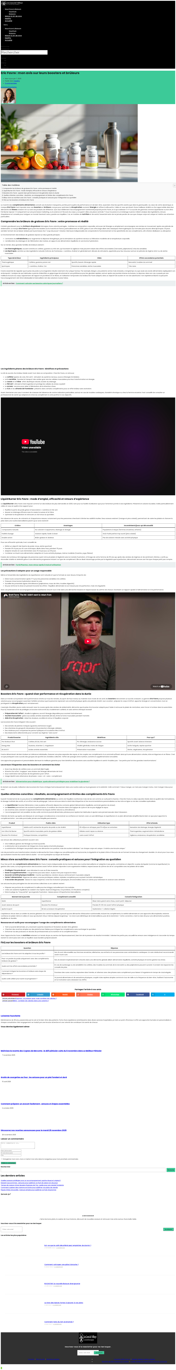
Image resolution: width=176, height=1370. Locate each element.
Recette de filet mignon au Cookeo (115, 1361)
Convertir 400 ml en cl (122, 1359)
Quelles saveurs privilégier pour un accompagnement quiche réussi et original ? (31, 1180)
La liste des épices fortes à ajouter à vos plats (63, 1303)
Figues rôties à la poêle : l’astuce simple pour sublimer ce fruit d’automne (28, 1190)
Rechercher (5, 49)
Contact (31, 1359)
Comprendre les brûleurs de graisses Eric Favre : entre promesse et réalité (30, 188)
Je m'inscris (168, 1229)
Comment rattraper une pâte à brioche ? (61, 1264)
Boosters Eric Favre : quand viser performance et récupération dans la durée (31, 193)
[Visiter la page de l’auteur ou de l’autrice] (6, 1011)
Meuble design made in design (143, 1359)
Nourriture (12, 11)
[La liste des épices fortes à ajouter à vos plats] (21, 1304)
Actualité (8, 21)
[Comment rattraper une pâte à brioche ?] (21, 1266)
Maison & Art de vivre (13, 16)
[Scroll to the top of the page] (1, 1368)
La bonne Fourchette (9, 87)
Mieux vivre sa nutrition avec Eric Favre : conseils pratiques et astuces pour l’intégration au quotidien (39, 198)
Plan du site (40, 1359)
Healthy (8, 38)
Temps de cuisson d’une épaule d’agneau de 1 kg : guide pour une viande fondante (32, 1185)
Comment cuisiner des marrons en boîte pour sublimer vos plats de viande (29, 1187)
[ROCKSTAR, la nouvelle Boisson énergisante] (21, 1285)
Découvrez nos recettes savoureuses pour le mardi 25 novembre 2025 (34, 1130)
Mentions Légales (52, 1359)
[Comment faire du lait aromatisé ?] (21, 1323)
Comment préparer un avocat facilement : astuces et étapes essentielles (35, 1104)
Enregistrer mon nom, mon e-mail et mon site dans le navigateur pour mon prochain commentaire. (40, 1159)
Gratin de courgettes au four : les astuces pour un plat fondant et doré (34, 1077)
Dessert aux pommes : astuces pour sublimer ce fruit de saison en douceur (29, 1183)
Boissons (12, 33)
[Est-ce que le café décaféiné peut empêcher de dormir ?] (21, 1246)
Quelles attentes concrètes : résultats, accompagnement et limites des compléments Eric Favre (38, 195)
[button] (45, 25)
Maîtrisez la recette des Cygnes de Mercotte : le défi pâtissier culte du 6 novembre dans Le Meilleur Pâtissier (51, 1051)
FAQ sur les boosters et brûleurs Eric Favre (18, 200)
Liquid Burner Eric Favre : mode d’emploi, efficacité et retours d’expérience (29, 191)
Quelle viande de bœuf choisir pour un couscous (148, 1361)
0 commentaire (11, 83)
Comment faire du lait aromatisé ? (59, 1322)
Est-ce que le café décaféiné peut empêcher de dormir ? (67, 1245)
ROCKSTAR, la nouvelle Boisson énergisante (62, 1284)
